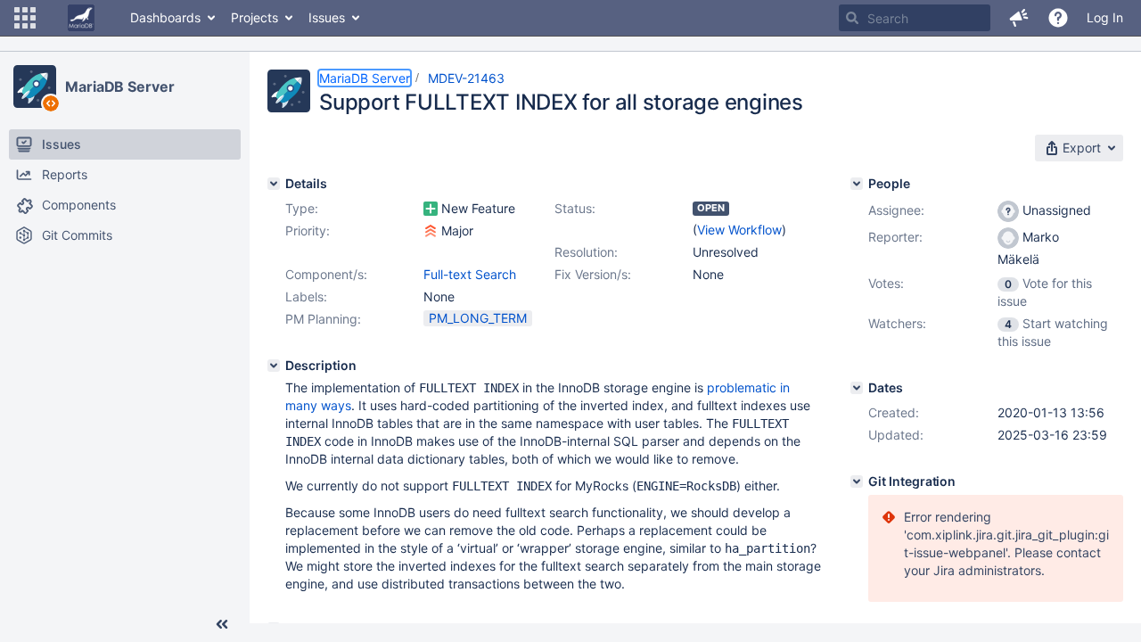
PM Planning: (323, 318)
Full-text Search (469, 274)
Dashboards (165, 17)
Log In (1105, 17)
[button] (25, 18)
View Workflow (739, 229)
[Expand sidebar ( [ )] (222, 624)
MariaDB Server (120, 86)
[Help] (1058, 18)
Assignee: (896, 210)
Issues (326, 17)
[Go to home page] (81, 18)
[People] (856, 183)
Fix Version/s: (592, 274)
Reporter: (895, 236)
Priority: (307, 230)
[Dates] (856, 388)
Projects (254, 17)
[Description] (273, 365)
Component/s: (326, 274)
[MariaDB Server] (34, 86)
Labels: (306, 296)
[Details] (273, 183)
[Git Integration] (856, 481)
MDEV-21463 (466, 78)
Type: (301, 208)
